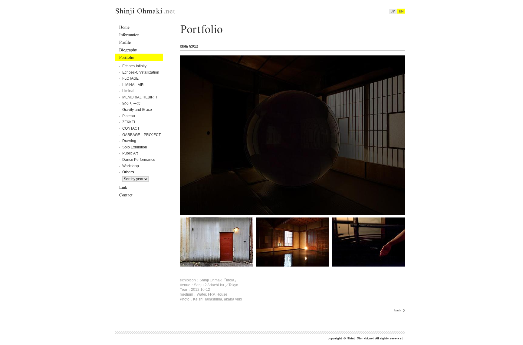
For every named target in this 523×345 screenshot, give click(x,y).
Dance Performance (138, 160)
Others (128, 172)
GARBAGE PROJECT (141, 135)
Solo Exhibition (134, 147)
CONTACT (131, 128)
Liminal (128, 91)
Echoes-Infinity (134, 66)
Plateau (128, 116)
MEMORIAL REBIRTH (140, 97)
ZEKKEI (128, 122)
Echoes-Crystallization (140, 72)
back (397, 310)
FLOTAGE (130, 78)
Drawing (129, 141)
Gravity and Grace (137, 110)
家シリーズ (131, 103)
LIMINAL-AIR (133, 85)
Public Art (130, 153)
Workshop (130, 166)
